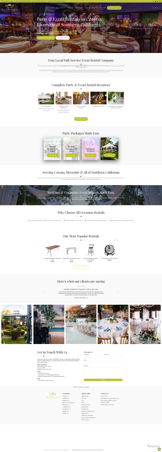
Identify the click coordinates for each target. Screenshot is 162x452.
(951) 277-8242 (45, 373)
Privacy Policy (85, 419)
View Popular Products (81, 267)
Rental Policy (85, 413)
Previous (114, 240)
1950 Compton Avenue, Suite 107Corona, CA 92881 (109, 401)
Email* (85, 360)
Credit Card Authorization (89, 417)
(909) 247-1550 (51, 376)
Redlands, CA (66, 404)
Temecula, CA (66, 400)
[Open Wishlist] (155, 8)
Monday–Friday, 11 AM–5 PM (107, 404)
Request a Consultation (88, 411)
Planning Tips (85, 409)
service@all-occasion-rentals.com (46, 380)
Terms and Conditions (87, 415)
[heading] (103, 352)
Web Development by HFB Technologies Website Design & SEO (88, 450)
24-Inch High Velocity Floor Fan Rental (109, 258)
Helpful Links (85, 407)
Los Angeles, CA (67, 409)
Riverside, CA (66, 398)
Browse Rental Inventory (46, 37)
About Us (84, 398)
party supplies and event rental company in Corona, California (74, 65)
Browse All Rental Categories (81, 387)
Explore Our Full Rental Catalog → (57, 1)
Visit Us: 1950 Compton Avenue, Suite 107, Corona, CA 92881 (30, 1)
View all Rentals (81, 119)
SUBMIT (103, 379)
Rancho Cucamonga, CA (69, 402)
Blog (83, 402)
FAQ (82, 400)
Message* (86, 365)
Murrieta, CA (66, 411)
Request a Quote (86, 404)
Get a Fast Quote (62, 37)
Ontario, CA (66, 413)
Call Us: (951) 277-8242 (7, 1)
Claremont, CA (66, 407)
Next (117, 240)
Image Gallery (85, 396)
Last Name (106, 354)
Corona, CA (66, 396)
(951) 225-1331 (46, 374)
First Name (86, 354)
